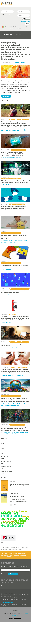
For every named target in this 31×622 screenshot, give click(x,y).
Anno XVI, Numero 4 (6, 471)
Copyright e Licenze (7, 602)
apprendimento (15, 518)
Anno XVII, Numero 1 (6, 466)
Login (27, 23)
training (25, 517)
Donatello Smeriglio (8, 269)
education (12, 525)
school (19, 523)
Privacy (4, 573)
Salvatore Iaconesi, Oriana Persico (12, 157)
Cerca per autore (7, 14)
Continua (6, 96)
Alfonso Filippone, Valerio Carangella (13, 375)
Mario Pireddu (6, 295)
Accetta (11, 618)
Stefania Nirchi (7, 184)
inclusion (11, 515)
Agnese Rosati (7, 322)
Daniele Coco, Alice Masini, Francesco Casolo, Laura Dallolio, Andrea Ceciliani (14, 241)
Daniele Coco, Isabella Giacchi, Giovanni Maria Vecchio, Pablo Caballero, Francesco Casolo (14, 433)
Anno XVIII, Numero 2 (7, 442)
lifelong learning (19, 511)
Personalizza (17, 618)
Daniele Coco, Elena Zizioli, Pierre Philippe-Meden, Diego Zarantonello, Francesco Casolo (13, 129)
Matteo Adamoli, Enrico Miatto (11, 348)
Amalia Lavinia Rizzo (20, 62)
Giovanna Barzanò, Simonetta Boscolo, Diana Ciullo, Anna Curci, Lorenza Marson (14, 404)
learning (9, 513)
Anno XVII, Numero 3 (6, 456)
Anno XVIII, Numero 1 (6, 447)
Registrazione (25, 21)
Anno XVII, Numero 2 (6, 461)
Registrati (13, 574)
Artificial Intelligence (7, 521)
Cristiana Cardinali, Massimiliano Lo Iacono (14, 212)
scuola (5, 511)
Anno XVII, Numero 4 (6, 452)
